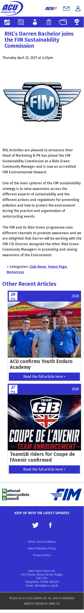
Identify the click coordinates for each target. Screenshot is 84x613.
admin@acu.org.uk (46, 585)
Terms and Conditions (42, 541)
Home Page (57, 267)
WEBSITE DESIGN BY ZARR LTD (42, 603)
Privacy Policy (42, 555)
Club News (37, 267)
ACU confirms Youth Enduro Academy (41, 364)
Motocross (15, 272)
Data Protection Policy (42, 548)
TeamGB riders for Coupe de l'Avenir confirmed (42, 457)
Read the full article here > (44, 376)
